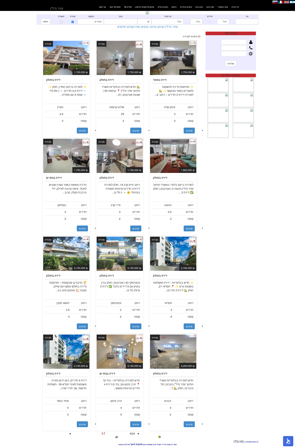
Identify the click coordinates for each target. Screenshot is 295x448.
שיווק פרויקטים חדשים (144, 7)
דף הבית (235, 7)
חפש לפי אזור (115, 7)
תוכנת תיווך (136, 444)
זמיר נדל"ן (239, 441)
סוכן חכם (210, 7)
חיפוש (174, 7)
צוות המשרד (222, 7)
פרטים (82, 130)
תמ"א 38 (128, 7)
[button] (288, 441)
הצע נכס (199, 7)
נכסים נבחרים (186, 7)
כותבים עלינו (163, 7)
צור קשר (102, 7)
